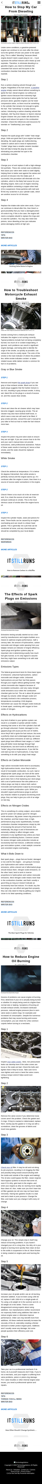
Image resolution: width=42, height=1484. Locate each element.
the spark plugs (24, 383)
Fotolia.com (36, 43)
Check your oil (6, 1167)
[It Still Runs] (21, 2)
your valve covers (14, 1062)
